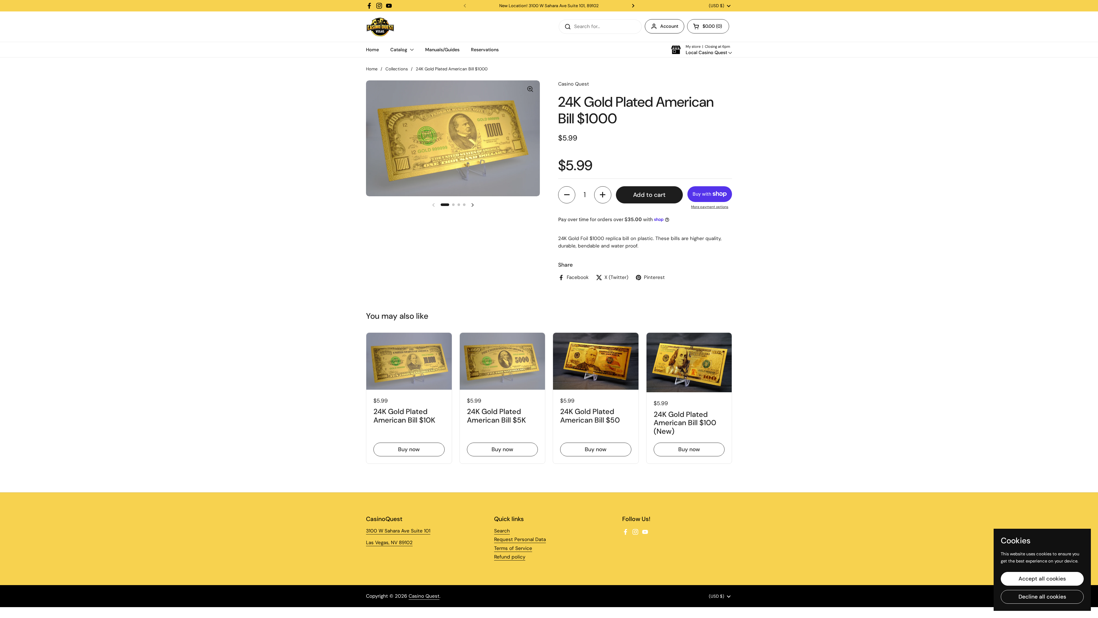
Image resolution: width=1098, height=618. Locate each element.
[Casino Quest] (380, 26)
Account (669, 26)
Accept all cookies (1042, 578)
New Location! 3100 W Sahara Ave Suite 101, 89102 (549, 5)
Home (371, 69)
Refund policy (509, 557)
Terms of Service (513, 548)
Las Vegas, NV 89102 (389, 542)
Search (502, 531)
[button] (708, 26)
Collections (396, 69)
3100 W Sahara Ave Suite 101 (398, 531)
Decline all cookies (1042, 596)
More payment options (709, 207)
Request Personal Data (520, 539)
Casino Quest (424, 596)
